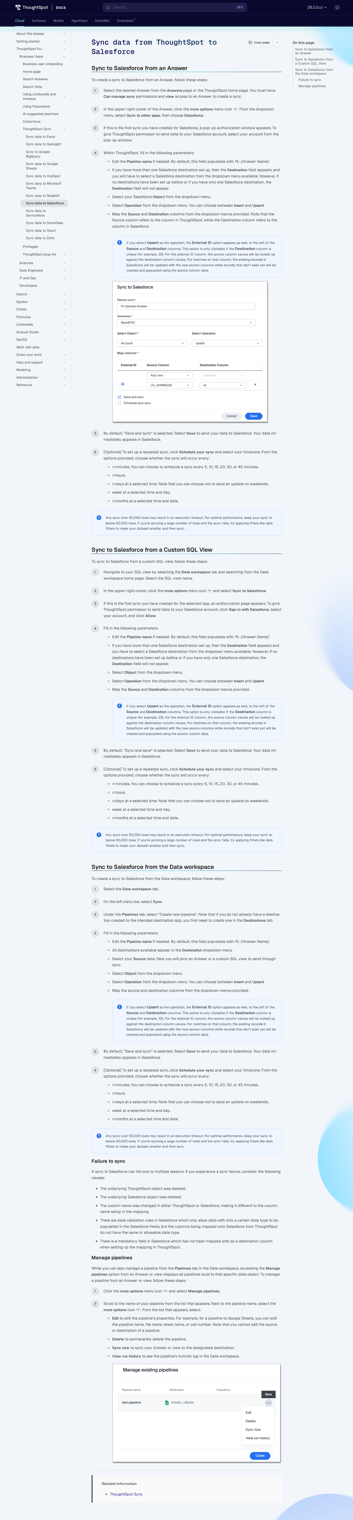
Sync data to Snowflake (44, 223)
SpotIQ (21, 339)
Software (39, 20)
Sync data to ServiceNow (36, 213)
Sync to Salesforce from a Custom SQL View (314, 61)
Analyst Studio (27, 332)
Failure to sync (309, 80)
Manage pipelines (312, 86)
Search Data (32, 87)
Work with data (27, 347)
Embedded (125, 20)
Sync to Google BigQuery (38, 154)
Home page (32, 71)
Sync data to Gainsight (43, 144)
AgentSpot (79, 20)
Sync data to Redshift (43, 196)
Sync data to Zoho (40, 238)
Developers (28, 285)
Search (21, 294)
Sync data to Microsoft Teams (43, 185)
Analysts (26, 263)
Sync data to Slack (41, 230)
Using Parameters (36, 106)
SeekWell (102, 20)
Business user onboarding (42, 64)
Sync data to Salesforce (45, 203)
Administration (27, 377)
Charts (21, 309)
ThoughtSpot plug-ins (39, 254)
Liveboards (24, 324)
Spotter (22, 302)
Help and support (29, 362)
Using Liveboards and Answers (39, 96)
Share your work (29, 354)
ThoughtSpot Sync (37, 129)
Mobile (58, 20)
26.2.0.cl (315, 7)
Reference (24, 385)
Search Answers (35, 79)
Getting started (27, 41)
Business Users (31, 56)
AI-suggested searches (40, 114)
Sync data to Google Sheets (42, 166)
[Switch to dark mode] (337, 7)
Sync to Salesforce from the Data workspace (314, 71)
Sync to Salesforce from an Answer (314, 51)
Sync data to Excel (40, 136)
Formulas (23, 317)
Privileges (30, 246)
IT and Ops (27, 278)
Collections (31, 121)
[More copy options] (277, 42)
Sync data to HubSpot (43, 176)
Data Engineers (31, 270)
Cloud (19, 20)
